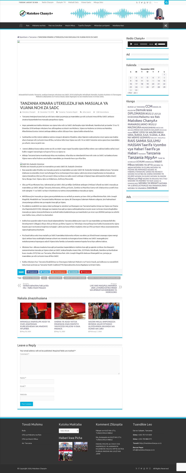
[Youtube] (145, 2)
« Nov (130, 93)
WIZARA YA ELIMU (141, 167)
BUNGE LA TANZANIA (136, 107)
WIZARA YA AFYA (144, 165)
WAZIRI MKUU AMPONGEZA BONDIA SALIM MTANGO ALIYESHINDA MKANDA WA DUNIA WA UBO (101, 325)
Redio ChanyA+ (48, 2)
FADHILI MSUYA (102, 444)
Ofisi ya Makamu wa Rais (31, 435)
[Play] (131, 44)
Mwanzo (21, 25)
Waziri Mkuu (70, 25)
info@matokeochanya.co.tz (144, 450)
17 (136, 84)
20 (153, 84)
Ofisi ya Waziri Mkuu (30, 439)
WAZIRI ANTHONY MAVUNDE (75, 278)
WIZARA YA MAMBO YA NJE (140, 181)
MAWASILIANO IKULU (142, 124)
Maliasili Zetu (73, 2)
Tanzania (32, 37)
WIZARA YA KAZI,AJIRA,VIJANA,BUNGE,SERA (104, 278)
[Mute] (156, 44)
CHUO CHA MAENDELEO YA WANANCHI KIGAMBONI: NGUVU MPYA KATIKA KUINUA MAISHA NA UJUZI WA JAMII (110, 449)
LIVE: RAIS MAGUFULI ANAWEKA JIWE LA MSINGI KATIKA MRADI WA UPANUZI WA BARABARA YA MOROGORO (103, 288)
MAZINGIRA (134, 127)
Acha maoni (87, 112)
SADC (44, 278)
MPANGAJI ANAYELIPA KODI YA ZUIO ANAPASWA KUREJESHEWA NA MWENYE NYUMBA (35, 325)
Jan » (135, 93)
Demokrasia (144, 110)
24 (136, 87)
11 (142, 81)
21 (159, 84)
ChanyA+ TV (61, 2)
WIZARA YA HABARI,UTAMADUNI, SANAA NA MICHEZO (145, 171)
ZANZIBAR (152, 188)
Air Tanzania (27, 443)
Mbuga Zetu (98, 2)
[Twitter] (142, 2)
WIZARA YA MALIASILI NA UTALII (155, 179)
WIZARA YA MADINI (158, 176)
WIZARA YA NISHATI (148, 183)
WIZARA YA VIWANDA (137, 188)
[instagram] (150, 2)
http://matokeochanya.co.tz (150, 443)
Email (23, 386)
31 (136, 90)
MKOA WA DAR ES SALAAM (146, 130)
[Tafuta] (166, 2)
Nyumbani (23, 37)
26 (147, 87)
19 (147, 84)
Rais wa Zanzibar (55, 25)
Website (23, 394)
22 (164, 84)
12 (147, 81)
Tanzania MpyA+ (72, 112)
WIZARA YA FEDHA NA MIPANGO (144, 168)
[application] (147, 44)
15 (164, 81)
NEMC (136, 132)
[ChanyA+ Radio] (117, 13)
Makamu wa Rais (39, 25)
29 (164, 87)
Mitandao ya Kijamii (102, 25)
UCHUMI (140, 161)
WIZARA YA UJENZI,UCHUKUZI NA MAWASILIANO (147, 184)
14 (159, 81)
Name (23, 378)
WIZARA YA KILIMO (142, 176)
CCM (148, 106)
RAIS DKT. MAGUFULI (158, 138)
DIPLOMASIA (136, 113)
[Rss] (137, 2)
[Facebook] (139, 2)
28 (159, 87)
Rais (27, 25)
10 (136, 81)
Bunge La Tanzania (31, 278)
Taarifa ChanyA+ (84, 25)
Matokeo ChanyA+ (29, 112)
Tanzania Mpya (55, 278)
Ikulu (24, 430)
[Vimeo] (147, 2)
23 (131, 87)
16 (131, 84)
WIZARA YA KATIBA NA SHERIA (140, 174)
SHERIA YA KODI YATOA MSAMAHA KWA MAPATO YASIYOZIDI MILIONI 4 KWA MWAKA (67, 325)
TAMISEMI (142, 154)
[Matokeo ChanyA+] (36, 12)
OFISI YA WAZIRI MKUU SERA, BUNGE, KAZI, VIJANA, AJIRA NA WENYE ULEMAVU (146, 135)
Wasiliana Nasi (118, 25)
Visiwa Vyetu (86, 2)
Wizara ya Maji (135, 178)
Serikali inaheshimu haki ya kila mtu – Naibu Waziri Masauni (35, 286)
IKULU (149, 113)
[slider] (162, 43)
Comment (24, 354)
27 (153, 87)
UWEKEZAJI (149, 162)
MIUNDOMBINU (148, 127)
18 (142, 84)
